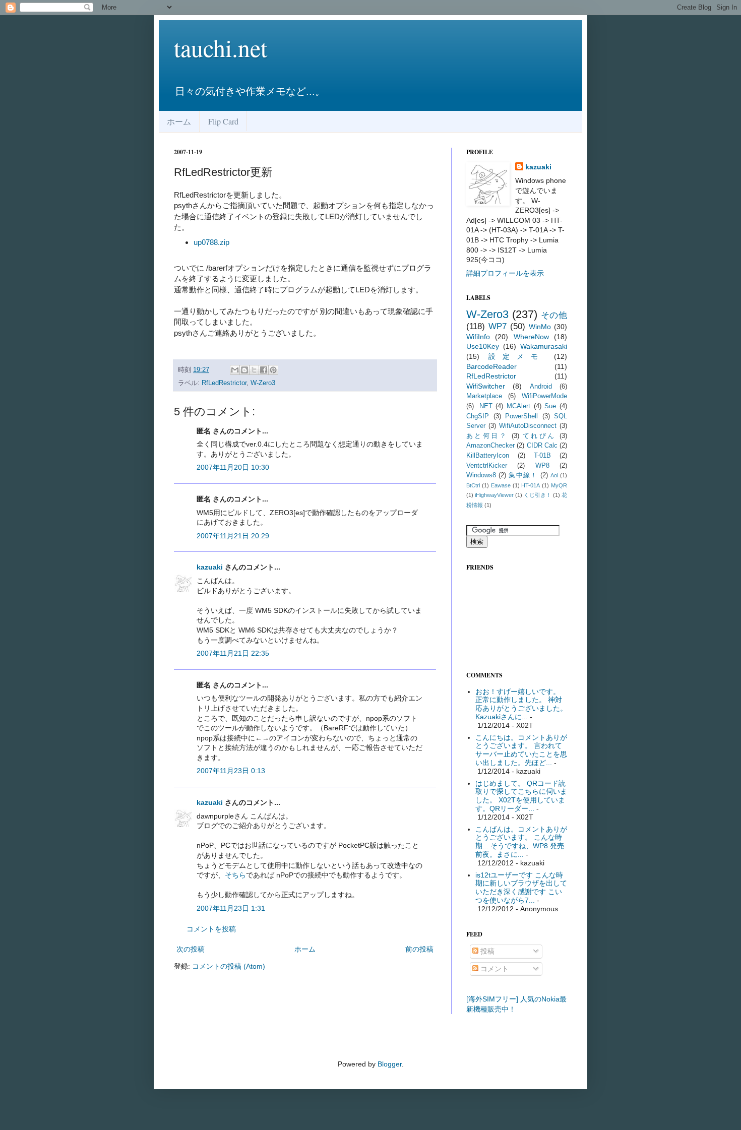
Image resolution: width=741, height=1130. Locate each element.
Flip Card (223, 121)
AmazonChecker (490, 445)
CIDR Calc (542, 445)
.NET (484, 406)
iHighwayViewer (494, 495)
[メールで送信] (235, 370)
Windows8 (481, 475)
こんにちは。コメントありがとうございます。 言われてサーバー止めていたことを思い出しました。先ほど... (521, 750)
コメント (493, 969)
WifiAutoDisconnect (528, 425)
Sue (550, 406)
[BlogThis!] (244, 370)
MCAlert (518, 406)
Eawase (501, 485)
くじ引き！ (537, 495)
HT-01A (530, 485)
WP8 (542, 465)
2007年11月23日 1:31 (231, 908)
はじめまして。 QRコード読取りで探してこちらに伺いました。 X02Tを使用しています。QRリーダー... (521, 795)
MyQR (559, 485)
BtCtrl (473, 485)
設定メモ (516, 356)
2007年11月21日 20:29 (233, 536)
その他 (554, 315)
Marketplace (484, 396)
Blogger (390, 1064)
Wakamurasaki (543, 346)
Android (541, 386)
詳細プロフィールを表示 (505, 273)
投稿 (486, 951)
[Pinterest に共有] (273, 370)
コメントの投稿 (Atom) (228, 966)
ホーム (179, 121)
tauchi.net (220, 47)
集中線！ (523, 475)
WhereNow (531, 337)
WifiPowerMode (544, 396)
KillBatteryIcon (487, 455)
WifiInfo (478, 337)
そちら (235, 875)
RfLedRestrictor (224, 383)
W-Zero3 (263, 383)
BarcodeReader (491, 366)
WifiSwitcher (485, 386)
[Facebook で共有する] (264, 370)
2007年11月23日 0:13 (231, 771)
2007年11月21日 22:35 (233, 653)
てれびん (539, 436)
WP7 (497, 326)
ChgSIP (477, 416)
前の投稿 (419, 949)
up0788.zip (211, 242)
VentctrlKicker (486, 465)
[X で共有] (254, 370)
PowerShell (521, 416)
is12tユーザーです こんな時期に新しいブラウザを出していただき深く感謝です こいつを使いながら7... (521, 887)
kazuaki (210, 567)
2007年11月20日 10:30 (233, 467)
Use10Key (482, 346)
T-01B (542, 455)
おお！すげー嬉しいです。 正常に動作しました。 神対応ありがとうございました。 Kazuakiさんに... (521, 704)
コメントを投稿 (211, 929)
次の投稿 (190, 949)
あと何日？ (487, 436)
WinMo (540, 327)
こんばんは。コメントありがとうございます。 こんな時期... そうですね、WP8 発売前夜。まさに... (521, 841)
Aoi (554, 475)
